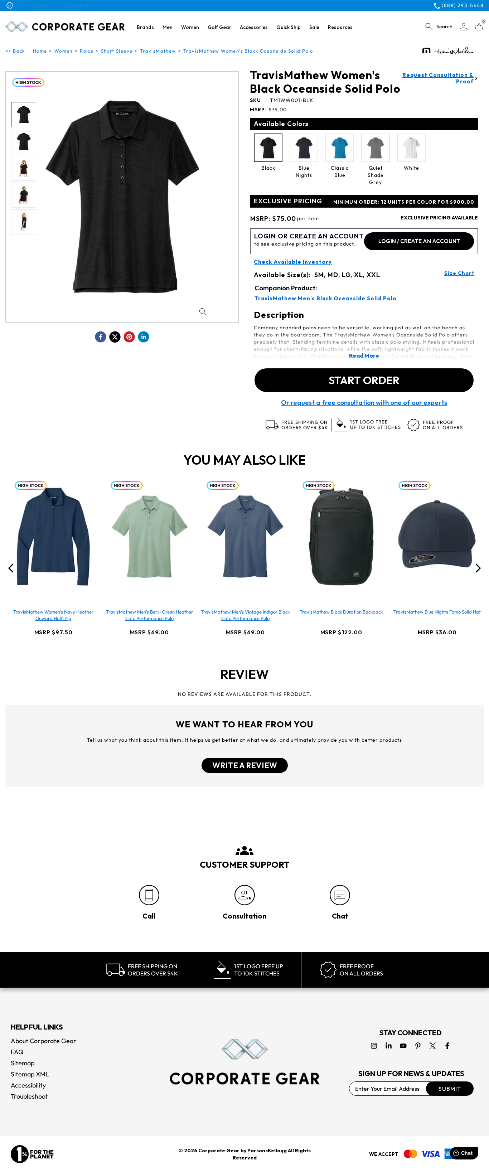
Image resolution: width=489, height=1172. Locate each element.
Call (148, 915)
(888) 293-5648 (463, 5)
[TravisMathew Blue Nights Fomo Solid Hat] (437, 537)
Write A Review (244, 765)
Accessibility (28, 1085)
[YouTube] (403, 1045)
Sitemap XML (30, 1074)
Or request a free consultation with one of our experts (364, 402)
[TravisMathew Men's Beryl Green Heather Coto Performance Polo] (149, 537)
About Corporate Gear (43, 1041)
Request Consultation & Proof (438, 78)
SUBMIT (450, 1088)
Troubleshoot (29, 1096)
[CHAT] (340, 895)
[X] (432, 1045)
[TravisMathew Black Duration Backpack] (341, 537)
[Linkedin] (388, 1045)
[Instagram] (374, 1045)
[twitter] (115, 337)
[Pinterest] (418, 1045)
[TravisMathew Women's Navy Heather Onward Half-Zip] (53, 537)
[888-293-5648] (149, 895)
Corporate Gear (218, 1150)
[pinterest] (129, 337)
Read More (364, 355)
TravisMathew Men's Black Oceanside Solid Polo (326, 298)
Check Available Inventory (293, 262)
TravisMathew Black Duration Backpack (341, 612)
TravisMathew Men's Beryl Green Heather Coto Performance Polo (149, 615)
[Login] (464, 26)
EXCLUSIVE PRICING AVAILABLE (439, 217)
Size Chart (459, 273)
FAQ (17, 1052)
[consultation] (244, 895)
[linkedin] (143, 337)
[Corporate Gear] (244, 1061)
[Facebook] (447, 1045)
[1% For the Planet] (32, 1154)
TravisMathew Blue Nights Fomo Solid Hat (437, 612)
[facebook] (100, 337)
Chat (340, 915)
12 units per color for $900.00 (403, 202)
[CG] (65, 26)
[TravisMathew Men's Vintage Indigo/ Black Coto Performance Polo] (245, 537)
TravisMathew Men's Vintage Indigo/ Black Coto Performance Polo (245, 615)
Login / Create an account (419, 241)
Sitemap (22, 1063)
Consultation (244, 915)
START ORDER (364, 380)
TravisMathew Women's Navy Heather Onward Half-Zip (53, 615)
